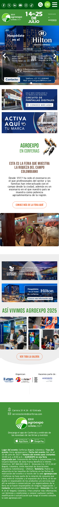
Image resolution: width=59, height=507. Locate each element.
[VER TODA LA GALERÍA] (29, 361)
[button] (28, 83)
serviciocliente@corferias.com (27, 414)
